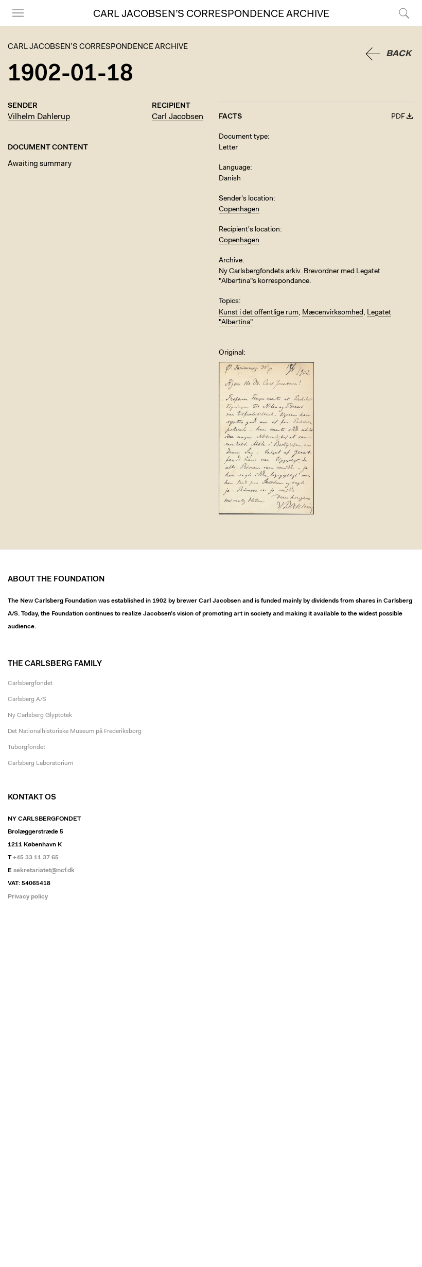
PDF (398, 117)
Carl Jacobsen (177, 117)
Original (231, 353)
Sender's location (246, 199)
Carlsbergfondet (30, 683)
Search (402, 25)
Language (234, 168)
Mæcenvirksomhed (332, 312)
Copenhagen (239, 209)
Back (398, 53)
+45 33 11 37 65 (36, 858)
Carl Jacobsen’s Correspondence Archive (211, 14)
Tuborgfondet (26, 747)
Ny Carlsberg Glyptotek (40, 715)
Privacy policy (28, 897)
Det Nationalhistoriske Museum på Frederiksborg (75, 731)
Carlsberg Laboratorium (40, 763)
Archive (230, 260)
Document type (243, 137)
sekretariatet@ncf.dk (44, 871)
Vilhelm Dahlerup (39, 117)
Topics (229, 301)
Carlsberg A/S (27, 699)
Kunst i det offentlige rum (258, 312)
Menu (14, 25)
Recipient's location (249, 230)
